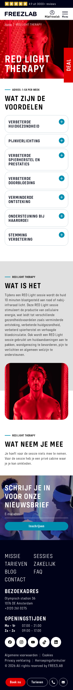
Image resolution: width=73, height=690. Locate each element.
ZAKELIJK (45, 563)
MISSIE (13, 555)
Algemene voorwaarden (21, 655)
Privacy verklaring (17, 660)
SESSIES (43, 555)
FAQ (38, 571)
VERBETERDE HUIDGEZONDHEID (24, 124)
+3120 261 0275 (16, 608)
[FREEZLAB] (21, 14)
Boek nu (15, 682)
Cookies (47, 655)
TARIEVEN (16, 563)
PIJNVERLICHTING (24, 141)
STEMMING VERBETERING (21, 237)
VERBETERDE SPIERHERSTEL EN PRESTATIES (24, 159)
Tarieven (37, 682)
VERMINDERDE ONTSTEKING (21, 199)
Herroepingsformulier (50, 660)
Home (8, 24)
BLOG (10, 571)
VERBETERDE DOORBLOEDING (22, 180)
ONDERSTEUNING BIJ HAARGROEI (26, 218)
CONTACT (15, 579)
